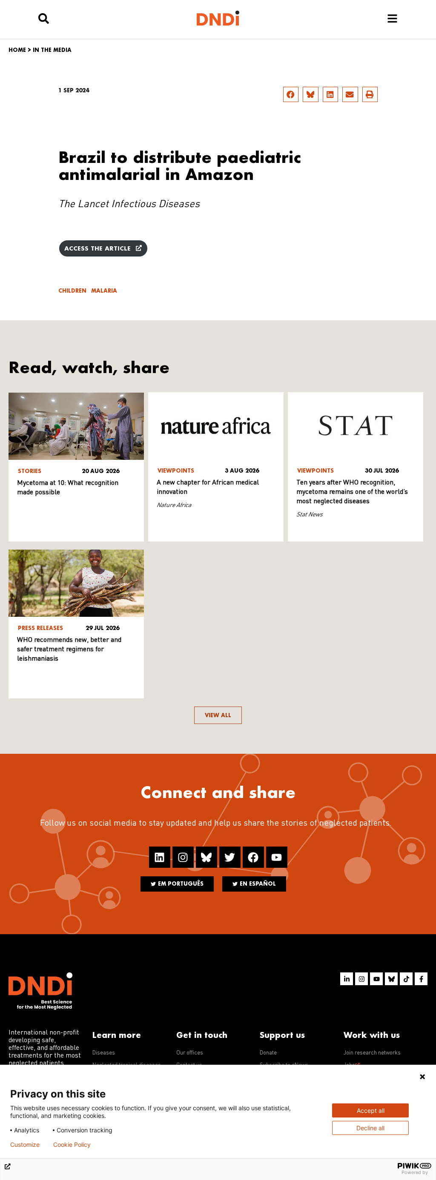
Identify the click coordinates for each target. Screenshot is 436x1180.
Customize (25, 1144)
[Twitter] (230, 857)
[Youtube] (276, 857)
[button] (290, 94)
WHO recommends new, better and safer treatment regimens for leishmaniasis (69, 649)
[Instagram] (183, 857)
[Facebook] (253, 857)
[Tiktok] (406, 978)
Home (17, 50)
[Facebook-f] (421, 978)
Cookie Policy (72, 1144)
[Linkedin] (159, 857)
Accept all (370, 1110)
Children (72, 291)
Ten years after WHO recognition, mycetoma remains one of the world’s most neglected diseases (352, 492)
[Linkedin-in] (346, 978)
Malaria (104, 291)
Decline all (370, 1128)
